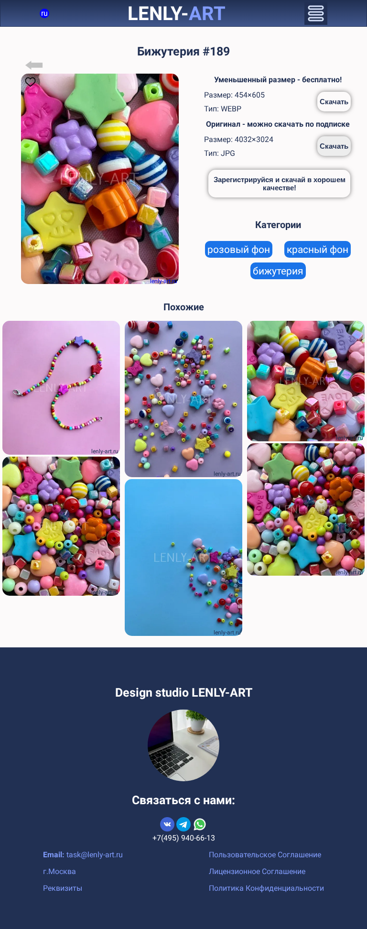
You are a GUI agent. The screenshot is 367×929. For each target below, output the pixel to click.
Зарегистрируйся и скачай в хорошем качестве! (279, 183)
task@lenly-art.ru (94, 854)
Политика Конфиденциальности (266, 888)
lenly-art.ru (163, 281)
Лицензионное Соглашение (257, 871)
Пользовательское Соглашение (265, 854)
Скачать (334, 102)
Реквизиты (62, 888)
